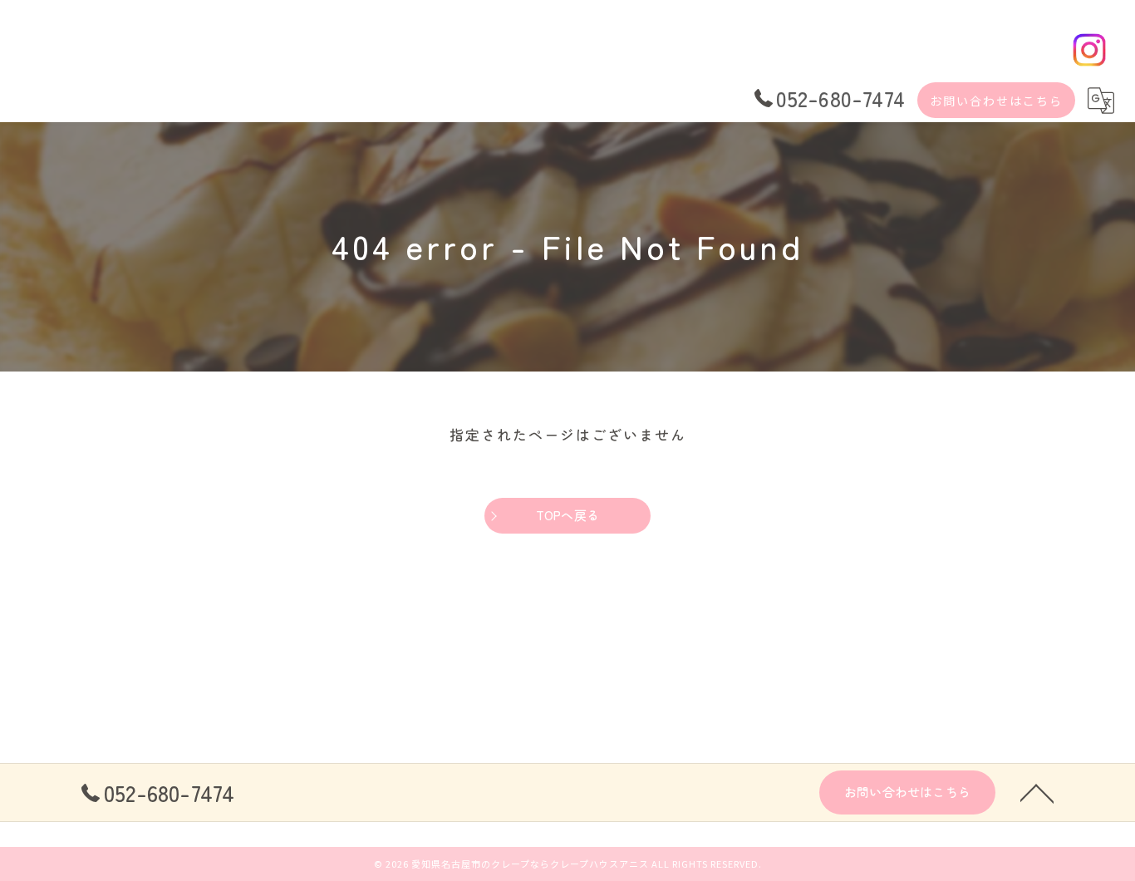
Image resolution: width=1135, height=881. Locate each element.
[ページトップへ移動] (1037, 792)
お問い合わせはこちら (996, 100)
